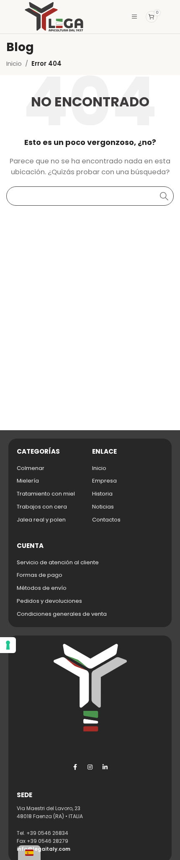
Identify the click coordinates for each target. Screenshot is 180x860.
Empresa (104, 481)
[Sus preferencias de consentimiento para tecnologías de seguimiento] (8, 645)
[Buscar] (164, 196)
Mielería (28, 481)
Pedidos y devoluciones (49, 601)
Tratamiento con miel (46, 494)
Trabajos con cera (42, 507)
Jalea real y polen (41, 520)
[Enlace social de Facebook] (75, 767)
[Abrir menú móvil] (134, 16)
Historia (102, 494)
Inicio (14, 63)
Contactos (106, 520)
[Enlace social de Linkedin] (105, 767)
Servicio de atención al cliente (58, 562)
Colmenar (30, 468)
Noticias (103, 507)
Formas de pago (39, 575)
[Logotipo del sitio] (54, 16)
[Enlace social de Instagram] (90, 767)
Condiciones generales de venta (62, 614)
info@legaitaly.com (43, 848)
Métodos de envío (42, 588)
